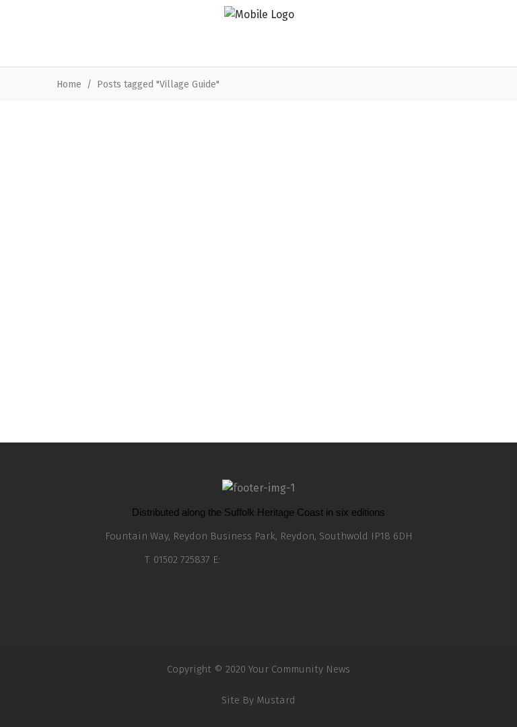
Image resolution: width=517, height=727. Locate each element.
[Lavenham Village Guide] (134, 239)
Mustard (276, 700)
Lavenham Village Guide (122, 378)
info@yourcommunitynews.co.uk (298, 559)
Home (69, 84)
